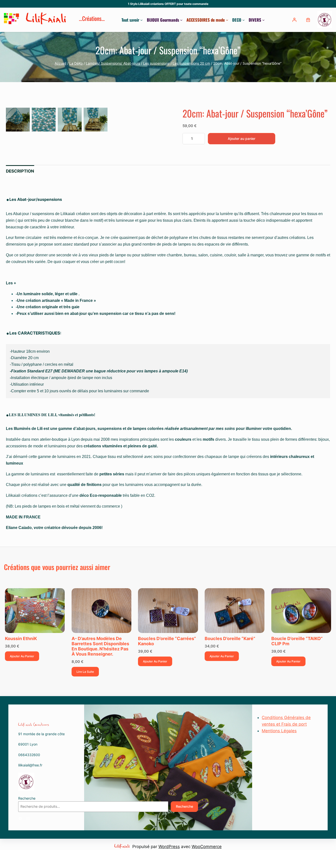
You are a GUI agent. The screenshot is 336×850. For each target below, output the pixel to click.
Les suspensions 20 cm (191, 63)
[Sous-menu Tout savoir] (141, 20)
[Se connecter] (294, 20)
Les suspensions (156, 63)
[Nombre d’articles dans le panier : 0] (308, 20)
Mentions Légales (279, 730)
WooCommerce (207, 846)
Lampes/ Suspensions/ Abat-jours (113, 63)
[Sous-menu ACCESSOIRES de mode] (227, 20)
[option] (44, 120)
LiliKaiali (46, 19)
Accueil (60, 63)
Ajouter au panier (241, 138)
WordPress (169, 846)
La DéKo (76, 63)
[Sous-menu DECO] (243, 20)
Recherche (26, 798)
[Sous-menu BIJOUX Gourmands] (181, 20)
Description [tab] (20, 171)
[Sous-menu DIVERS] (263, 20)
